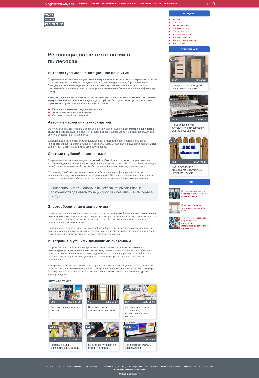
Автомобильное (168, 3)
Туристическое (147, 3)
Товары (94, 3)
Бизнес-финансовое (184, 40)
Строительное (127, 3)
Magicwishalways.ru (59, 3)
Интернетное (109, 3)
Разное (83, 3)
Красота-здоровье (183, 37)
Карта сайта (179, 43)
